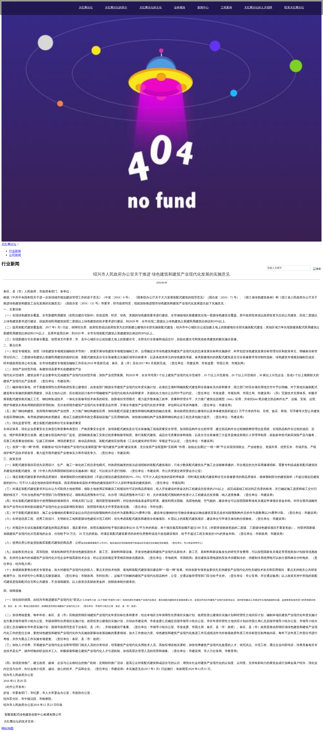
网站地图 (7, 728)
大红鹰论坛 (86, 7)
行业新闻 (15, 251)
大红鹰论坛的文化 (150, 7)
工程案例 (226, 7)
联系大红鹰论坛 (294, 7)
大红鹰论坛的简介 (116, 7)
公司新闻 (15, 255)
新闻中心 (203, 7)
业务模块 (179, 7)
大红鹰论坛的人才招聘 (258, 7)
